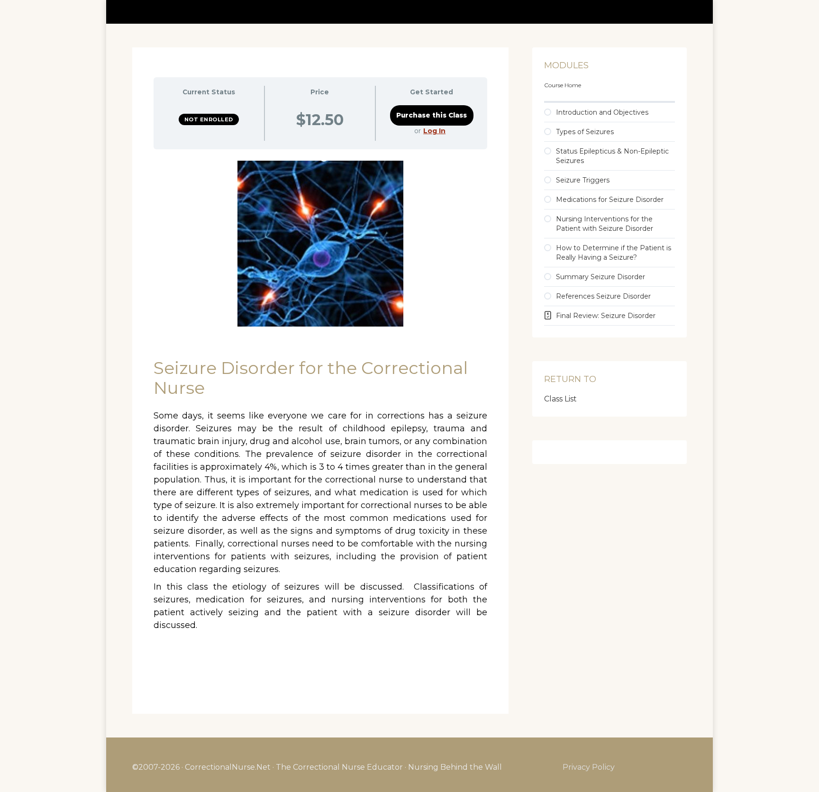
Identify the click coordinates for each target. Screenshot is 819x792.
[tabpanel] (320, 421)
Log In (434, 131)
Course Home (562, 85)
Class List (560, 398)
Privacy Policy (589, 767)
